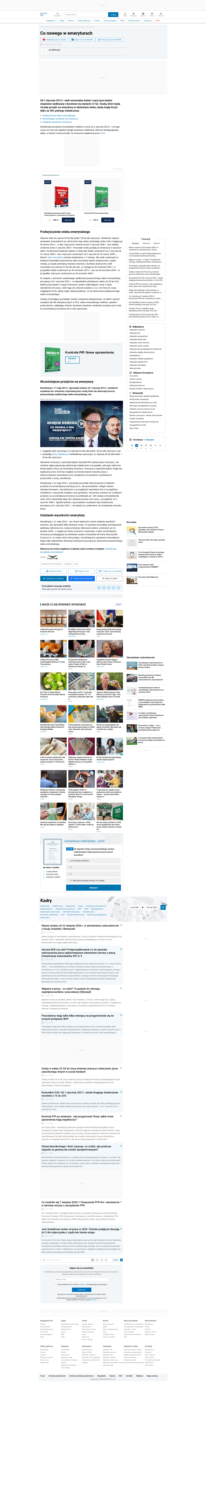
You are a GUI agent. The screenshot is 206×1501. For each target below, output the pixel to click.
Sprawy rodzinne (87, 1324)
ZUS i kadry (44, 1332)
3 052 (115, 1260)
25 (137, 445)
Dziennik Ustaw (87, 1350)
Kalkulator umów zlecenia (139, 343)
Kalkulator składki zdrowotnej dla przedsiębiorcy (142, 353)
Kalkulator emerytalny (138, 365)
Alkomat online (135, 368)
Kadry (62, 21)
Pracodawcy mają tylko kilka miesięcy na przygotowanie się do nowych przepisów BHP (144, 267)
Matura (63, 1362)
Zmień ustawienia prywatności (81, 1376)
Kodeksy (85, 1362)
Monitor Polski (87, 1352)
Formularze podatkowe (153, 1360)
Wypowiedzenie (46, 909)
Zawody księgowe (46, 1334)
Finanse (147, 1329)
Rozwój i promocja (46, 1357)
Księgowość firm (46, 1321)
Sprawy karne (86, 1327)
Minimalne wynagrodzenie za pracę (143, 406)
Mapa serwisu (152, 1376)
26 (141, 445)
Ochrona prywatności (57, 1376)
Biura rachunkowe (131, 1321)
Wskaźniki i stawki (131, 1346)
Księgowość (50, 21)
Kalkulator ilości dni (109, 1352)
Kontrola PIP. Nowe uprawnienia (89, 352)
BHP (80, 909)
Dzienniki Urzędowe (88, 1355)
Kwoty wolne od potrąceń (139, 399)
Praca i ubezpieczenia (110, 1329)
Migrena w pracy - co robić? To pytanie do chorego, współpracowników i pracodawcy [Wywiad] (145, 261)
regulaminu (82, 1284)
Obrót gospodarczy (46, 1329)
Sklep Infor (85, 1337)
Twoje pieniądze (110, 21)
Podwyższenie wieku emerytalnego (59, 115)
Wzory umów (149, 1357)
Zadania (43, 1355)
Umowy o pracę (135, 379)
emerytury (68, 564)
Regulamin (101, 1376)
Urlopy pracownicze (137, 385)
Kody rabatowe (150, 1355)
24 (132, 445)
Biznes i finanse (108, 1324)
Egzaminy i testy (66, 1357)
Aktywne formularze (143, 372)
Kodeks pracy (58, 906)
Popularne (135, 243)
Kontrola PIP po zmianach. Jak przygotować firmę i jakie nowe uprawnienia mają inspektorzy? (145, 285)
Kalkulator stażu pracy (110, 1360)
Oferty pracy (44, 917)
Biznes (71, 21)
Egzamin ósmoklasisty (68, 1365)
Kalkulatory (138, 326)
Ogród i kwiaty (149, 1334)
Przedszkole (65, 1350)
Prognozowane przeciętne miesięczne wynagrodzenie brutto (144, 423)
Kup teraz (68, 220)
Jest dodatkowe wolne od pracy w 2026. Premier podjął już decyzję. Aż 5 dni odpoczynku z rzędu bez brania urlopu (144, 303)
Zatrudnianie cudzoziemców (141, 657)
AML (125, 1337)
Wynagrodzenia (136, 382)
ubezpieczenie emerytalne (51, 564)
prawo (96, 288)
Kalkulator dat (135, 333)
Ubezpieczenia (88, 912)
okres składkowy (60, 454)
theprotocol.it (149, 1362)
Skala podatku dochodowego (134, 1362)
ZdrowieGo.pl (149, 1350)
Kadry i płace (44, 1360)
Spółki (105, 1327)
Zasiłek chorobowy (137, 419)
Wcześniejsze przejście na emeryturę (60, 119)
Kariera (112, 1376)
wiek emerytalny (55, 257)
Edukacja (147, 21)
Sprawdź (72, 360)
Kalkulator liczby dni (137, 330)
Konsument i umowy (89, 1329)
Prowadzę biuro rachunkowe (133, 1327)
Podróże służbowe (130, 1357)
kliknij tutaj (93, 1300)
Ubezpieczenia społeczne (65, 909)
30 (160, 445)
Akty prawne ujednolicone (90, 1360)
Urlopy (80, 906)
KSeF (157, 21)
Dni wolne (131, 522)
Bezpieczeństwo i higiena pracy (142, 389)
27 (146, 445)
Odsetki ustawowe (130, 1360)
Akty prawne (87, 1346)
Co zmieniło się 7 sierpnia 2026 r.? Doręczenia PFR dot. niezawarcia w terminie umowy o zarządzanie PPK (146, 297)
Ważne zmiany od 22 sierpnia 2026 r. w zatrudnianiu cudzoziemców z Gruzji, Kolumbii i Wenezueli (144, 249)
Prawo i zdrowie (87, 1339)
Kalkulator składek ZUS (139, 362)
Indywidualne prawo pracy (50, 912)
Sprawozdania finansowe (132, 1334)
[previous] (92, 1260)
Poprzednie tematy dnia (66, 27)
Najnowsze (146, 243)
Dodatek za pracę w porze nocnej (142, 409)
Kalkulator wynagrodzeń (139, 336)
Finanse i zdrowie (109, 1337)
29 (155, 445)
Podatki (42, 1324)
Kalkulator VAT (108, 1355)
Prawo (97, 21)
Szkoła (63, 1352)
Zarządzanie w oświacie (69, 1360)
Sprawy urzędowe (88, 1332)
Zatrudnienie (70, 906)
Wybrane (157, 243)
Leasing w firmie (108, 1334)
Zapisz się (82, 1290)
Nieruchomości (134, 21)
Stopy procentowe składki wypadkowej (144, 396)
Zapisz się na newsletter (112, 571)
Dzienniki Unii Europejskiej (91, 1357)
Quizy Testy (134, 428)
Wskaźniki (138, 392)
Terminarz (138, 439)
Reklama (139, 1376)
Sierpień (150, 439)
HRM (86, 909)
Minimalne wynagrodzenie (133, 1352)
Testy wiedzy (65, 1367)
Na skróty (148, 1346)
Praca (84, 1334)
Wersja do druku (55, 571)
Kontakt (129, 1376)
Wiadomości (45, 906)
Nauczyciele (65, 1355)
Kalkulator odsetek (109, 1357)
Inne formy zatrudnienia (49, 915)
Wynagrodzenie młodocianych (141, 412)
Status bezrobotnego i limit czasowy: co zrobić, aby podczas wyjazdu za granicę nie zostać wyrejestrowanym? (145, 291)
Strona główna (45, 27)
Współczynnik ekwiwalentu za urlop (143, 402)
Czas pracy (134, 376)
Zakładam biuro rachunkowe (133, 1324)
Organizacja (44, 1350)
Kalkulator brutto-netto (138, 339)
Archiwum (148, 1352)
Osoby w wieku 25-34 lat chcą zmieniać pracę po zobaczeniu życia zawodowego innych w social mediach (144, 273)
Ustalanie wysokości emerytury (57, 122)
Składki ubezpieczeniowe (132, 1355)
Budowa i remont (150, 1332)
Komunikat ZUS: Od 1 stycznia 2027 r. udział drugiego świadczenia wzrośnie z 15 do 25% (146, 279)
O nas (42, 1376)
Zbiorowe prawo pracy (71, 912)
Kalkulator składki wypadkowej (141, 359)
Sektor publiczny (84, 21)
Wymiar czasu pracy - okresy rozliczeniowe (146, 415)
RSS (120, 1376)
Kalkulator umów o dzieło (139, 346)
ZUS (103, 133)
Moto (122, 21)
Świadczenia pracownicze (96, 906)
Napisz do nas (83, 571)
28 (151, 445)
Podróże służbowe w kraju (133, 1350)
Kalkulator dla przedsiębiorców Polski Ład (145, 349)
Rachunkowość (45, 1327)
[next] (121, 1260)
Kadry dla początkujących (97, 915)
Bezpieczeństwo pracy (75, 915)
